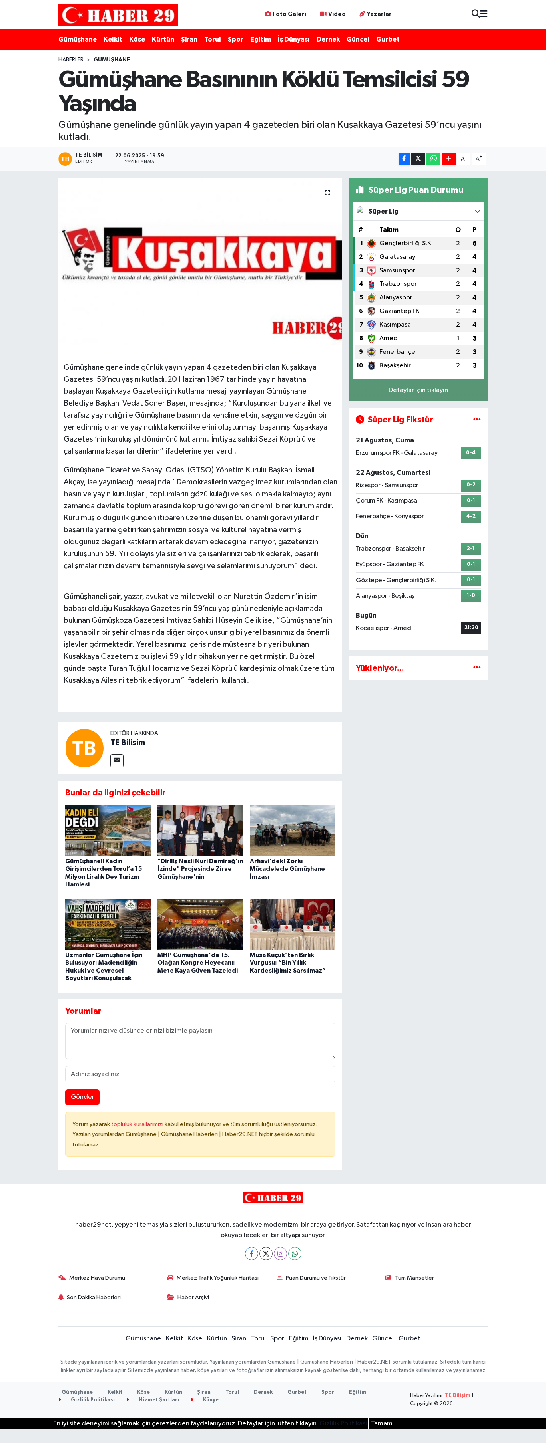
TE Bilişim (457, 1395)
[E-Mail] (117, 760)
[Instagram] (280, 1253)
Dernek (328, 39)
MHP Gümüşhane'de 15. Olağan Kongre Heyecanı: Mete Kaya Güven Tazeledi (197, 962)
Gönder (82, 1097)
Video (337, 14)
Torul (212, 39)
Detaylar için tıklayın (418, 390)
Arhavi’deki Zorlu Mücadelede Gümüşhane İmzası (287, 869)
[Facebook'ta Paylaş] (404, 159)
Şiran (189, 39)
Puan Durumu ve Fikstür (316, 1278)
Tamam (382, 1423)
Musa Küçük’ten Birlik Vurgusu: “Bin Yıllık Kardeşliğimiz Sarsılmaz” (288, 962)
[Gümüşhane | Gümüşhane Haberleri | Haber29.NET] (118, 15)
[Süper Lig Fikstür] (477, 419)
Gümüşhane (77, 39)
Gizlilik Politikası (92, 1400)
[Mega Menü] (484, 14)
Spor (235, 39)
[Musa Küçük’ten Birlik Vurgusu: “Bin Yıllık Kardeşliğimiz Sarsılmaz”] (292, 924)
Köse (137, 39)
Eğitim (260, 39)
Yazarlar (379, 14)
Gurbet (388, 39)
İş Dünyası (294, 39)
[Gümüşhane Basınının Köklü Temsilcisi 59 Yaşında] (200, 261)
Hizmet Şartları (158, 1400)
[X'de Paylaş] (418, 159)
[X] (266, 1253)
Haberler (71, 60)
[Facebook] (251, 1253)
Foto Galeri (289, 14)
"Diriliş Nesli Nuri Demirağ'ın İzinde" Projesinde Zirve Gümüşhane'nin (200, 869)
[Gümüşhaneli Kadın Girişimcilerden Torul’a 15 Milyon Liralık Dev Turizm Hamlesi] (108, 830)
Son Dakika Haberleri (94, 1297)
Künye (210, 1400)
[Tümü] (477, 668)
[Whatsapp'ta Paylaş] (433, 159)
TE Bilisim (127, 743)
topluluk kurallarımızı (138, 1124)
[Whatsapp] (294, 1253)
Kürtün (163, 39)
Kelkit (113, 39)
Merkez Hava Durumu (97, 1278)
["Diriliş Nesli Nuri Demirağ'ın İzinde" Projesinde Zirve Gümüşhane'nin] (200, 830)
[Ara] (476, 14)
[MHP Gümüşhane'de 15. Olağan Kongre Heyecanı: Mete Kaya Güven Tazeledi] (200, 924)
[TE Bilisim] (84, 748)
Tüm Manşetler (414, 1278)
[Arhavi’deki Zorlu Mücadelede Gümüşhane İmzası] (292, 830)
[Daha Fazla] (449, 159)
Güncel (358, 39)
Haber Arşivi (193, 1297)
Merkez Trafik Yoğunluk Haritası (218, 1278)
